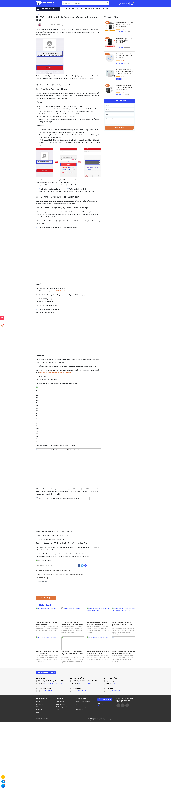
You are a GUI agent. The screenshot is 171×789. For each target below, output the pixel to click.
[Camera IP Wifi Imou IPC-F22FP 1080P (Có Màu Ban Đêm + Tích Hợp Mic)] (110, 89)
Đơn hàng (38, 707)
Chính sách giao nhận (62, 707)
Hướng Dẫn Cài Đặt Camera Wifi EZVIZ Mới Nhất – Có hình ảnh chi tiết (72, 653)
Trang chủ (38, 14)
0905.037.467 (48, 691)
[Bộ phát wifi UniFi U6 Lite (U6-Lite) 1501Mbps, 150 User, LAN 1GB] (110, 58)
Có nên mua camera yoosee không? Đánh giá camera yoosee (72, 623)
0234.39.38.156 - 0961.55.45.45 (53, 683)
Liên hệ (77, 704)
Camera (67, 8)
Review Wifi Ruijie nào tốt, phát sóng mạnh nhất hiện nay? (97, 623)
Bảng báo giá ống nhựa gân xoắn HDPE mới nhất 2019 (47, 652)
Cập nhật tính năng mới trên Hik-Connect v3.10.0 (46, 623)
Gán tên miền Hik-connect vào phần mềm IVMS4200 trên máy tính (122, 624)
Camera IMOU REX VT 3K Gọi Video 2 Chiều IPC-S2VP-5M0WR (124, 40)
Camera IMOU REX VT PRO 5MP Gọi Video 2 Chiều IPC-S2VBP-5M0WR (124, 24)
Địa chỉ (38, 712)
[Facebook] (79, 565)
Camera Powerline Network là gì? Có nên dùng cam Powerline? (123, 652)
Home (62, 9)
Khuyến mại (97, 8)
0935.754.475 (116, 683)
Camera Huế (46, 25)
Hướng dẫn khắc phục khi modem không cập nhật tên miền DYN (98, 652)
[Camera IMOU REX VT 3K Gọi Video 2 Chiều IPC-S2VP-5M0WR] (110, 42)
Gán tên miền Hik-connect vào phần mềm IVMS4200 (55, 373)
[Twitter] (82, 565)
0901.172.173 (82, 691)
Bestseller (106, 8)
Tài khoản (39, 701)
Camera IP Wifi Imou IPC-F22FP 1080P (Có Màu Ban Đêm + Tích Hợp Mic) (124, 87)
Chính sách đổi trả (61, 704)
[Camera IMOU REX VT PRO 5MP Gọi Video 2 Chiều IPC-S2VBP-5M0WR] (110, 26)
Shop (73, 8)
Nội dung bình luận (42, 578)
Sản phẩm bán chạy (81, 707)
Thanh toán (39, 704)
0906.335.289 (116, 691)
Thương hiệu (79, 709)
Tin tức (87, 8)
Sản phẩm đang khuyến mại (83, 701)
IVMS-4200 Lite (61, 291)
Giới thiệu (80, 8)
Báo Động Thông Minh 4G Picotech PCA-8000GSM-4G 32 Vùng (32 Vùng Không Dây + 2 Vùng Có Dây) (125, 72)
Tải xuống (39, 709)
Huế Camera (45, 3)
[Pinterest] (85, 565)
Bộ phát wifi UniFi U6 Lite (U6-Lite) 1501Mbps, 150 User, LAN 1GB (124, 56)
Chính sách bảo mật (61, 701)
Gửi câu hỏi (119, 127)
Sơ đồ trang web (91, 718)
